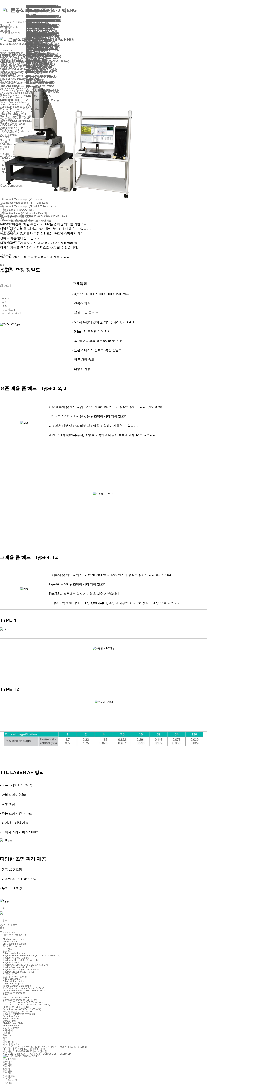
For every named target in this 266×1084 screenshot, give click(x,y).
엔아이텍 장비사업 (7, 1062)
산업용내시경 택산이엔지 (10, 1081)
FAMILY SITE (10, 1059)
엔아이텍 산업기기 (7, 1067)
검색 (9, 22)
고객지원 (7, 948)
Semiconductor (11, 941)
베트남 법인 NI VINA (9, 1076)
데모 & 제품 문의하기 (11, 65)
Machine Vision (8, 50)
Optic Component (12, 946)
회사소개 (6, 285)
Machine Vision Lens (14, 939)
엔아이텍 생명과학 (7, 1072)
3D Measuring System (14, 943)
